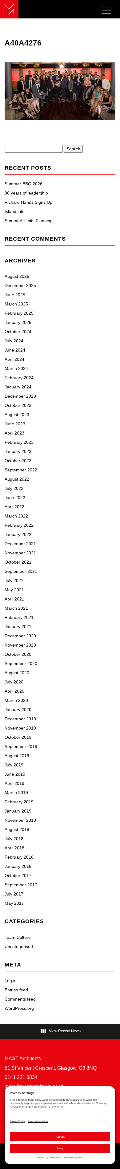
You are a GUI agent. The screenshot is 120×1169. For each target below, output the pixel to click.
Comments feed (20, 999)
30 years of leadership (26, 193)
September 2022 (21, 469)
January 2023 (18, 451)
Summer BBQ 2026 (23, 183)
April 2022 (14, 506)
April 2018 (14, 847)
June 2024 (15, 350)
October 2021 (18, 562)
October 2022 (18, 460)
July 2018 (14, 838)
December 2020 (20, 635)
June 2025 (15, 294)
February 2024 (19, 377)
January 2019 (18, 811)
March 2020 (16, 700)
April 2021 (14, 598)
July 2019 (14, 764)
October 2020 (18, 654)
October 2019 (18, 737)
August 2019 (17, 755)
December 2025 (20, 285)
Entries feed (16, 989)
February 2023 (19, 442)
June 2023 (15, 423)
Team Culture (18, 937)
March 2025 (16, 303)
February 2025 (19, 313)
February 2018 (19, 857)
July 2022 (14, 488)
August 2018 (17, 829)
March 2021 (16, 608)
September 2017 (21, 884)
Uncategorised (19, 946)
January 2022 (18, 534)
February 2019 (19, 801)
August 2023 (17, 414)
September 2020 (21, 663)
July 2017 (14, 894)
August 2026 (17, 276)
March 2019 (16, 792)
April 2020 (14, 691)
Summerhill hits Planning (29, 220)
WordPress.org (19, 1008)
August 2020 (17, 672)
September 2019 (21, 746)
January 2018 (18, 866)
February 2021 (19, 617)
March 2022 (16, 516)
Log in (11, 980)
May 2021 (14, 589)
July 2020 (14, 681)
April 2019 (14, 783)
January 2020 (18, 709)
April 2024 (14, 359)
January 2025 (18, 322)
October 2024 (18, 331)
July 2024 (14, 340)
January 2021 (18, 626)
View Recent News (60, 1031)
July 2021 (14, 580)
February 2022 (19, 525)
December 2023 (20, 396)
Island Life (15, 211)
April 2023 (14, 433)
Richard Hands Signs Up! (29, 202)
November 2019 (20, 728)
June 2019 (15, 774)
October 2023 (18, 405)
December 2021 (20, 543)
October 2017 (18, 875)
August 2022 (17, 479)
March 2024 (16, 368)
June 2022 (15, 497)
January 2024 (18, 386)
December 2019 (20, 718)
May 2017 (14, 903)
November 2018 (20, 820)
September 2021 (21, 571)
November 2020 (20, 645)
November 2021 (20, 552)
